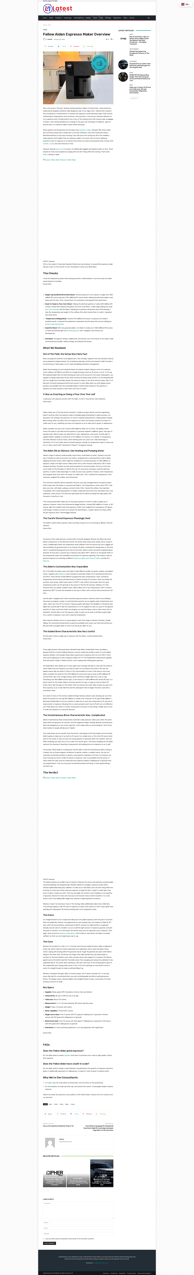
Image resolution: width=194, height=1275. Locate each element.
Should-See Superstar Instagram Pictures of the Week (78, 1183)
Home (45, 25)
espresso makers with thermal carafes (87, 558)
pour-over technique (52, 309)
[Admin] (44, 39)
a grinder (67, 1055)
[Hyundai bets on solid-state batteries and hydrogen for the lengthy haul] (101, 1173)
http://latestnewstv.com (65, 1141)
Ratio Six (46, 561)
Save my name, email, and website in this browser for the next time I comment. (70, 1239)
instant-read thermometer (54, 324)
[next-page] (47, 1190)
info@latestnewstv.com (100, 1263)
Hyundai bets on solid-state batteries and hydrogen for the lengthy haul (101, 1182)
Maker (67, 1104)
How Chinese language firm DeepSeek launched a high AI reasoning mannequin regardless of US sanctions (98, 1128)
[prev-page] (44, 1190)
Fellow (61, 1104)
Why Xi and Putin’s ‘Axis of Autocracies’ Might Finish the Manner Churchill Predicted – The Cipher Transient (54, 1181)
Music (131, 72)
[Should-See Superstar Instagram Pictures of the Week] (78, 1173)
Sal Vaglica (48, 1083)
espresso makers (85, 130)
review (73, 1104)
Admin (50, 39)
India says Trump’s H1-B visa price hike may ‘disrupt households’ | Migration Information (140, 90)
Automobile (101, 1176)
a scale (51, 144)
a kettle (45, 144)
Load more (134, 98)
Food (49, 25)
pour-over (60, 149)
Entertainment (78, 1178)
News (54, 1175)
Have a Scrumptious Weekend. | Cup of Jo (58, 1126)
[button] (148, 17)
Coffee (56, 1104)
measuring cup (73, 331)
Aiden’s (45, 154)
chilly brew (62, 574)
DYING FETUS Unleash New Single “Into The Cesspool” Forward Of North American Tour (140, 77)
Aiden (50, 1104)
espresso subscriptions (68, 933)
